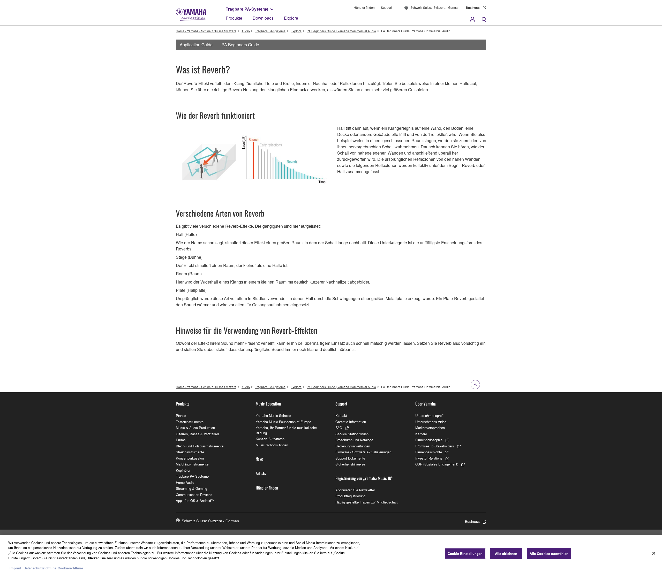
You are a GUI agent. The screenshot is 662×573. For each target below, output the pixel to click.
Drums (181, 439)
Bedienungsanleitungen (352, 446)
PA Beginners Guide (240, 45)
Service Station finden (351, 433)
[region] (331, 554)
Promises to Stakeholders (434, 446)
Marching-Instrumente (192, 464)
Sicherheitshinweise (350, 464)
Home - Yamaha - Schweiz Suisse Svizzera (206, 31)
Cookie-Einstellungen (465, 553)
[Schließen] (653, 553)
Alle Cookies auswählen (549, 553)
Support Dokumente (350, 458)
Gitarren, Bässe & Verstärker (197, 433)
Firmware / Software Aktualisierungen (363, 451)
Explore (291, 18)
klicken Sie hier (100, 557)
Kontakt (341, 415)
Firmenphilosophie (428, 439)
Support (386, 7)
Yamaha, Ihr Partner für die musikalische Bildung (286, 430)
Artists (261, 473)
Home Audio (185, 482)
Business (473, 7)
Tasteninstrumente (190, 421)
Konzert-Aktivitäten (270, 438)
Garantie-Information (350, 421)
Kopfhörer (183, 470)
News (260, 459)
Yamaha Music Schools (273, 415)
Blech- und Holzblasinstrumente (199, 446)
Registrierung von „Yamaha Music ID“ (364, 478)
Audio (246, 31)
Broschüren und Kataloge (354, 439)
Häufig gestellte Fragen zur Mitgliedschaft (366, 502)
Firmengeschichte (428, 451)
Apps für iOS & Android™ (195, 500)
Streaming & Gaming (191, 488)
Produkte (234, 18)
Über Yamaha (425, 404)
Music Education (268, 404)
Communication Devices (194, 494)
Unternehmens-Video (430, 421)
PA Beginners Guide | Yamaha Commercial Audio (341, 31)
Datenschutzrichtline (40, 567)
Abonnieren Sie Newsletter (355, 489)
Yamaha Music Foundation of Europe (283, 421)
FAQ (338, 427)
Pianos (181, 415)
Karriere (421, 433)
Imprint (15, 567)
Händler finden (364, 7)
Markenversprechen (430, 427)
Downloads (263, 18)
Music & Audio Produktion (195, 427)
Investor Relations (428, 458)
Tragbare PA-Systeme (247, 9)
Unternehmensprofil (429, 415)
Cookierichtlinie (70, 567)
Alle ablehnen (506, 553)
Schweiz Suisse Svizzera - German (435, 7)
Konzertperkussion (190, 458)
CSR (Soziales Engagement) (436, 464)
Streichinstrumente (190, 451)
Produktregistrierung (350, 495)
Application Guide (196, 45)
